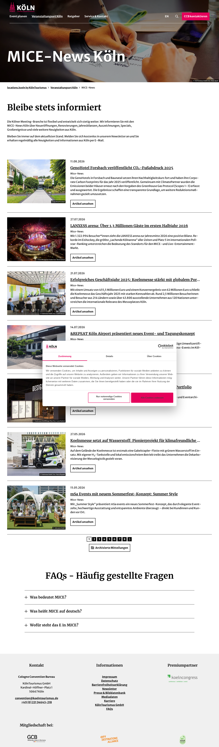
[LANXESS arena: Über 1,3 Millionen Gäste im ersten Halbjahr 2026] (36, 239)
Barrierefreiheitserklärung (109, 685)
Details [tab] (109, 356)
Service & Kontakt (96, 16)
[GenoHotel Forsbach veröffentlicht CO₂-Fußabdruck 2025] (36, 181)
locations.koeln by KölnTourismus (27, 87)
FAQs (109, 709)
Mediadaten (109, 697)
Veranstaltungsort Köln (47, 16)
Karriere (109, 701)
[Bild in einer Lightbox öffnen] (182, 678)
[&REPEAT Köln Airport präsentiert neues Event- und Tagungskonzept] (36, 347)
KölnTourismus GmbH (109, 705)
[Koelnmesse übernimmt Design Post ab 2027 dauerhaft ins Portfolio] (36, 400)
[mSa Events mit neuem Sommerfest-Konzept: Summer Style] (36, 507)
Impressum (109, 676)
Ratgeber (73, 16)
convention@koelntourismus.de (36, 698)
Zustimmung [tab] (65, 356)
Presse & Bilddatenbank (109, 693)
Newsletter (109, 689)
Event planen (18, 16)
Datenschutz (109, 681)
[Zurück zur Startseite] (109, 7)
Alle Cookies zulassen (152, 397)
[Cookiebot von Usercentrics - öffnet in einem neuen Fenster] (160, 346)
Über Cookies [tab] (154, 356)
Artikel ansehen (82, 203)
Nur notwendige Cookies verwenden (109, 397)
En (167, 16)
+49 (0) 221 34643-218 (36, 702)
